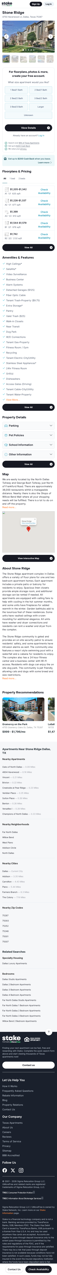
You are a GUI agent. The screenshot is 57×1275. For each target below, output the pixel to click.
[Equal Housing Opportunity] (32, 1039)
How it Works (9, 1086)
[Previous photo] (6, 36)
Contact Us (14, 1269)
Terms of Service (11, 1141)
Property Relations (12, 1104)
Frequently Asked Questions (17, 1090)
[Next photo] (50, 36)
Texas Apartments (12, 1122)
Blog (4, 1100)
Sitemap (6, 1150)
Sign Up (36, 4)
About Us (7, 1127)
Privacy (6, 1146)
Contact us (28, 1065)
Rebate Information (13, 1095)
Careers (6, 1132)
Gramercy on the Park (14, 724)
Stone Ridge (13, 12)
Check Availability (44, 191)
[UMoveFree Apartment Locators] (11, 1039)
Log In (49, 4)
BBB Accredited (11, 1155)
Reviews (6, 1136)
